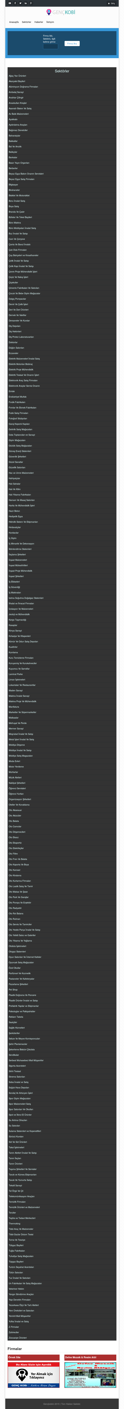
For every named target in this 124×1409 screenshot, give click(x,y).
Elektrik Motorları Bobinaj (21, 364)
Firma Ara (72, 43)
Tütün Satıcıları (16, 1272)
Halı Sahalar (14, 483)
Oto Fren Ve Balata (18, 859)
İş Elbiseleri (14, 581)
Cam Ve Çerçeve (17, 238)
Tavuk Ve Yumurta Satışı (20, 1179)
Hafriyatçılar (14, 478)
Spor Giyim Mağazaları (20, 1098)
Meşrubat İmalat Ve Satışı (21, 733)
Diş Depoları (14, 325)
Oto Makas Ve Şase (18, 891)
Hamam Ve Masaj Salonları (22, 499)
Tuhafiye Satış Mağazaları (21, 1256)
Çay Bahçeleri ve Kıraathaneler (23, 255)
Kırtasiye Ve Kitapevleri (20, 635)
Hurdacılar (14, 532)
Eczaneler (13, 353)
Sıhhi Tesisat (15, 1071)
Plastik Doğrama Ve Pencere (22, 994)
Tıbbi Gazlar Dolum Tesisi (21, 1234)
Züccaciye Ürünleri (18, 1337)
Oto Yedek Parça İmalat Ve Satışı (24, 929)
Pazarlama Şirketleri (18, 984)
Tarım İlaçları (15, 1158)
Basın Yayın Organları (19, 162)
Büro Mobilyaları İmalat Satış (22, 228)
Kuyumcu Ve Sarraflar (19, 668)
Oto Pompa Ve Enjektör (20, 902)
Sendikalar (14, 1054)
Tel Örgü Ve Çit (16, 1190)
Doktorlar (13, 342)
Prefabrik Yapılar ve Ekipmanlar (24, 1005)
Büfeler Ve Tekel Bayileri (20, 217)
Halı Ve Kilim (15, 489)
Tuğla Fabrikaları (17, 1250)
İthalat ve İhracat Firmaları (21, 603)
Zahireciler (14, 1332)
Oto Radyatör (15, 907)
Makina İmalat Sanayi (19, 695)
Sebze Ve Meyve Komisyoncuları (24, 1038)
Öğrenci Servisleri (17, 788)
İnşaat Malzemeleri (18, 559)
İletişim (50, 22)
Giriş (113, 3)
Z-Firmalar (14, 1326)
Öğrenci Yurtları (16, 793)
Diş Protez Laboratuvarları (21, 336)
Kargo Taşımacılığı (17, 619)
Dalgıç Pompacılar (17, 298)
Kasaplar (13, 625)
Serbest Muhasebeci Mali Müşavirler (26, 1060)
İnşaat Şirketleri (16, 576)
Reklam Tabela (16, 1016)
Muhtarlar (13, 771)
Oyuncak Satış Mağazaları (21, 962)
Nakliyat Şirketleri (17, 782)
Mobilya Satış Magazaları (21, 755)
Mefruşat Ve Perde (18, 723)
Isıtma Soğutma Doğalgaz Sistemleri (26, 597)
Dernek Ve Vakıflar (17, 315)
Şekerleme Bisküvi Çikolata (22, 1049)
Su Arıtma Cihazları (18, 1120)
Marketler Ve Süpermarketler (22, 712)
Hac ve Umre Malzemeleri (21, 472)
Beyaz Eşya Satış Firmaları (21, 179)
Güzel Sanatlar (16, 461)
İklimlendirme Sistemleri (20, 548)
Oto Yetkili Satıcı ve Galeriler (22, 935)
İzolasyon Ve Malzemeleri (21, 608)
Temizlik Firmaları (17, 1201)
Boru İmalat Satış (17, 200)
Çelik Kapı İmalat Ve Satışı (21, 266)
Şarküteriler (14, 1033)
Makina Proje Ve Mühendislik (22, 701)
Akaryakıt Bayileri (17, 81)
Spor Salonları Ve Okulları (21, 1109)
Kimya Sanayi (15, 630)
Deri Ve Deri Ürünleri (18, 309)
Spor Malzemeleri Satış (20, 1103)
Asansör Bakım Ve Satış (20, 108)
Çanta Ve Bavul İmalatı (19, 244)
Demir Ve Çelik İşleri (18, 304)
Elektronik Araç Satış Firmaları (23, 380)
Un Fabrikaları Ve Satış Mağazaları (25, 1283)
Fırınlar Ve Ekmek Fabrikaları (22, 407)
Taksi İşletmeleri (16, 1147)
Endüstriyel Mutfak (17, 396)
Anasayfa (14, 22)
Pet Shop (13, 989)
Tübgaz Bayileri (16, 1245)
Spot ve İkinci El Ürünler (20, 1114)
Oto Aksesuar (15, 810)
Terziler (12, 1212)
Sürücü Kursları (16, 1136)
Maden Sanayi (16, 690)
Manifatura (14, 706)
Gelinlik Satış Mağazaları (20, 429)
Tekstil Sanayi (15, 1185)
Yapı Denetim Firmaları (20, 1299)
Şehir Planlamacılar (18, 1043)
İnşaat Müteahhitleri (18, 565)
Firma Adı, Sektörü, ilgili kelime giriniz (49, 38)
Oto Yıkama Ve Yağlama (20, 940)
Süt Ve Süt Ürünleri (18, 1141)
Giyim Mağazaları (17, 440)
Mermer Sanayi (16, 728)
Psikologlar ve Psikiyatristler (22, 1011)
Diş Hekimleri (15, 331)
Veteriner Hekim (16, 1288)
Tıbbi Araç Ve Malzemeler (21, 1228)
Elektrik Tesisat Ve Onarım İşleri (24, 374)
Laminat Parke (16, 674)
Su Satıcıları (14, 1125)
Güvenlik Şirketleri (17, 456)
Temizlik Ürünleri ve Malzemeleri (24, 1207)
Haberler (38, 22)
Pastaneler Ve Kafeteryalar (21, 978)
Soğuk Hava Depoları (19, 1087)
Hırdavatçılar (15, 527)
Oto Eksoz (14, 837)
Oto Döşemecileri (17, 831)
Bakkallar (13, 140)
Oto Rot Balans (16, 913)
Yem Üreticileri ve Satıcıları (21, 1310)
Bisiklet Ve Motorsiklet (19, 195)
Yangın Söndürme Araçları (21, 1294)
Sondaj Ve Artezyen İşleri (21, 1092)
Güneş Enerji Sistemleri (20, 451)
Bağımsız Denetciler (18, 130)
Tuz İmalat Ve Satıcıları (19, 1277)
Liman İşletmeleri (17, 679)
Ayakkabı (13, 119)
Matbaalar (13, 717)
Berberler (13, 168)
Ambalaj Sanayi (16, 92)
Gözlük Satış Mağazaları (20, 445)
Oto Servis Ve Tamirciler (20, 924)
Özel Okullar (15, 967)
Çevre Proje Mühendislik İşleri (23, 271)
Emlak (12, 391)
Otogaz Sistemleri (17, 951)
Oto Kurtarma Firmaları (20, 880)
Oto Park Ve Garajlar (19, 897)
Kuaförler (13, 646)
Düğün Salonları (16, 347)
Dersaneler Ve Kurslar (19, 320)
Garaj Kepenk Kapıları (19, 423)
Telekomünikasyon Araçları (21, 1196)
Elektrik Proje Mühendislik (21, 369)
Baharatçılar (14, 135)
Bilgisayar (13, 184)
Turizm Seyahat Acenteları (21, 1266)
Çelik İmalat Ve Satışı (19, 260)
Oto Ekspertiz (15, 842)
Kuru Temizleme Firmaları (21, 657)
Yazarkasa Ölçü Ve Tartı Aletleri (24, 1305)
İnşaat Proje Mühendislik (20, 570)
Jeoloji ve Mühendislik (19, 614)
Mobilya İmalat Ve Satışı (20, 750)
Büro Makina (15, 222)
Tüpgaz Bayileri (16, 1261)
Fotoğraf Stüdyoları (18, 418)
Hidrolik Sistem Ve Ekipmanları (23, 521)
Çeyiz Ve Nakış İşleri (18, 276)
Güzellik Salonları (17, 467)
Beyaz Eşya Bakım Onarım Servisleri (26, 173)
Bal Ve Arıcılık (15, 146)
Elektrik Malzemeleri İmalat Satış (24, 358)
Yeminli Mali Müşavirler (20, 1315)
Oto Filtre (13, 853)
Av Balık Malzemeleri (19, 113)
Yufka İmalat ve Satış (19, 1321)
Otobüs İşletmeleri (17, 946)
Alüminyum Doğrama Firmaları (23, 86)
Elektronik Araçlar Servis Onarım (24, 385)
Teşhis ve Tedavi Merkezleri (22, 1218)
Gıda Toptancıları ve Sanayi (22, 434)
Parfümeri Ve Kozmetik (20, 973)
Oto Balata (14, 820)
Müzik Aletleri (15, 777)
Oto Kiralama (15, 875)
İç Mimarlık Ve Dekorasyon (21, 543)
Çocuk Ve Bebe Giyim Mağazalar (24, 293)
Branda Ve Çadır (16, 211)
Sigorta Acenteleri (17, 1065)
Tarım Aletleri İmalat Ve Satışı (23, 1152)
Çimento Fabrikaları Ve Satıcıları (24, 287)
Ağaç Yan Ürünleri (17, 75)
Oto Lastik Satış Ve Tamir (21, 886)
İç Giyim (12, 538)
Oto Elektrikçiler (16, 848)
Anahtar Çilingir (16, 97)
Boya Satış (14, 206)
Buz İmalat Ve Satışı (18, 233)
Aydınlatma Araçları (18, 124)
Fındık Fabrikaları (17, 402)
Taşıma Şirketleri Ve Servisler (23, 1169)
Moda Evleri (14, 761)
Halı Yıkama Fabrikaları (20, 494)
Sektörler (26, 22)
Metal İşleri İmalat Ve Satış (21, 739)
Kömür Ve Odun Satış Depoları (23, 641)
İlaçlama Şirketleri (17, 554)
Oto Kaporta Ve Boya (19, 864)
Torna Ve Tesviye (17, 1239)
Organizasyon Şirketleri (20, 799)
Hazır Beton (14, 510)
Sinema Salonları (17, 1076)
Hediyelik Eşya (16, 516)
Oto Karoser (14, 869)
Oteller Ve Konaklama (19, 804)
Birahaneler (14, 189)
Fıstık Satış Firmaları (18, 412)
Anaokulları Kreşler (18, 102)
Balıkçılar (13, 151)
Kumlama (13, 652)
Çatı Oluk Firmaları (18, 249)
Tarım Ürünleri (15, 1163)
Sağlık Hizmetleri (17, 1027)
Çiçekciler (13, 282)
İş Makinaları (15, 592)
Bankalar (13, 157)
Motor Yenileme (16, 766)
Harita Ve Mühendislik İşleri (22, 505)
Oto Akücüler (15, 815)
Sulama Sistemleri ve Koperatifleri (25, 1130)
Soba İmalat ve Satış (18, 1082)
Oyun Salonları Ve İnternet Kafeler (25, 956)
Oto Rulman (14, 918)
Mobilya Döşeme (17, 744)
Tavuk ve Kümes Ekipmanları (22, 1174)
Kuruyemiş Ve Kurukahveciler (23, 663)
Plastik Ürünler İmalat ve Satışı (23, 1000)
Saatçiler (13, 1022)
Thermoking (14, 1223)
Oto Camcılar (15, 826)
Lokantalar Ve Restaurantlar (22, 684)
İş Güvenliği (14, 587)
